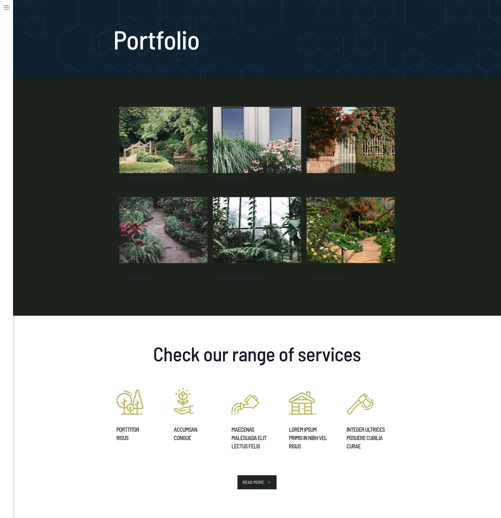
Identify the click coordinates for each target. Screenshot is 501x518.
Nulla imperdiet (139, 272)
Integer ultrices (233, 182)
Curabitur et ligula (330, 272)
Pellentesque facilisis (239, 272)
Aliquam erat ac (327, 182)
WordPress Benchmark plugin (154, 182)
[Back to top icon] (475, 507)
